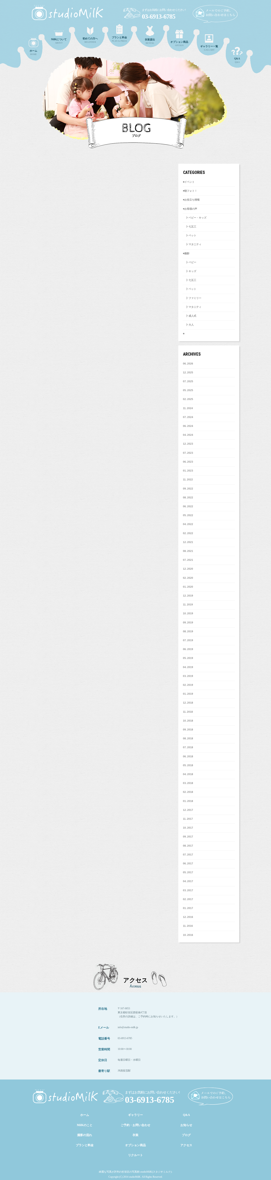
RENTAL (150, 41)
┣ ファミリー (192, 298)
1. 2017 (188, 908)
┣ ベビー (189, 262)
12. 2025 (188, 372)
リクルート (135, 1155)
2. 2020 (188, 577)
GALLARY (209, 48)
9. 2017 (188, 836)
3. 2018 (188, 783)
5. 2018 (188, 765)
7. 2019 (188, 640)
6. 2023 (188, 461)
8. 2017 (188, 845)
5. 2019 (188, 658)
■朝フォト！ (190, 190)
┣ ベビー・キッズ (194, 217)
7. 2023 (188, 452)
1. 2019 (188, 693)
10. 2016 (188, 935)
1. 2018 (188, 801)
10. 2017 (188, 827)
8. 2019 (188, 631)
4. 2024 (188, 434)
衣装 (135, 1135)
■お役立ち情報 (191, 199)
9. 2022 (188, 488)
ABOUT (59, 41)
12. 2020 (188, 568)
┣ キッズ (189, 271)
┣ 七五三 (189, 226)
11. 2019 (188, 604)
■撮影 (186, 253)
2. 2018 (188, 792)
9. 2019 (188, 622)
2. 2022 (188, 533)
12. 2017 (188, 810)
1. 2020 (188, 586)
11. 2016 (188, 925)
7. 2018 (188, 747)
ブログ (186, 1135)
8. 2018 (188, 738)
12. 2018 (188, 702)
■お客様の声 (190, 208)
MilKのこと (85, 1125)
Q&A (237, 60)
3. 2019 (188, 676)
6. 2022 (188, 506)
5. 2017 (188, 872)
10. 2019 (188, 613)
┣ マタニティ (192, 244)
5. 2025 (188, 390)
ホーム (84, 1115)
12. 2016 (188, 917)
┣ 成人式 (189, 315)
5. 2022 (188, 515)
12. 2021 (188, 542)
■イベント (189, 181)
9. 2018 (188, 729)
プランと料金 (85, 1145)
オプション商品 (135, 1145)
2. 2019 (188, 685)
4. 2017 (188, 881)
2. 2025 (188, 399)
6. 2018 (188, 756)
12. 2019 (188, 595)
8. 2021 (188, 551)
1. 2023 (188, 470)
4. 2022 (188, 524)
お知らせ (186, 1125)
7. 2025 (188, 381)
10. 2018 (188, 720)
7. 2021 (188, 559)
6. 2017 (188, 863)
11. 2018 (188, 711)
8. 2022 (188, 497)
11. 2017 (188, 818)
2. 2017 (188, 899)
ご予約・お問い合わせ (135, 1125)
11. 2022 (188, 479)
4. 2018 (188, 774)
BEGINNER (90, 40)
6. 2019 (188, 649)
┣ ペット (189, 235)
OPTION (179, 43)
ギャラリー (135, 1115)
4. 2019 (188, 667)
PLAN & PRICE (119, 39)
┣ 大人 (188, 324)
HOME (33, 52)
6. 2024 (188, 426)
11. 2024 (188, 408)
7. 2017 (188, 854)
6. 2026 (188, 363)
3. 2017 (188, 890)
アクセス (186, 1145)
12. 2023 (188, 443)
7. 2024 (188, 417)
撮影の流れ (84, 1135)
